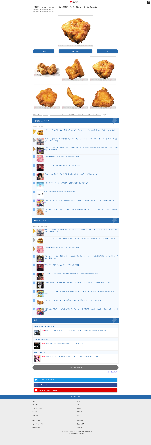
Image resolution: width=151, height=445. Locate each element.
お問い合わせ (36, 427)
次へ (106, 51)
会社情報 (79, 427)
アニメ (78, 404)
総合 (34, 401)
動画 (78, 415)
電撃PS (79, 408)
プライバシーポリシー (39, 424)
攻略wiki (35, 415)
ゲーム (78, 401)
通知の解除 (80, 420)
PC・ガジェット (37, 408)
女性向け (79, 411)
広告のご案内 (80, 424)
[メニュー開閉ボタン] (148, 2)
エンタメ (45, 115)
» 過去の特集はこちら (112, 372)
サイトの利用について (39, 420)
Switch (35, 411)
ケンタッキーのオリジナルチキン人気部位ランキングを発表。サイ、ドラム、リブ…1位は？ (75, 115)
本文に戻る (75, 51)
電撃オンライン (37, 115)
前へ (44, 51)
